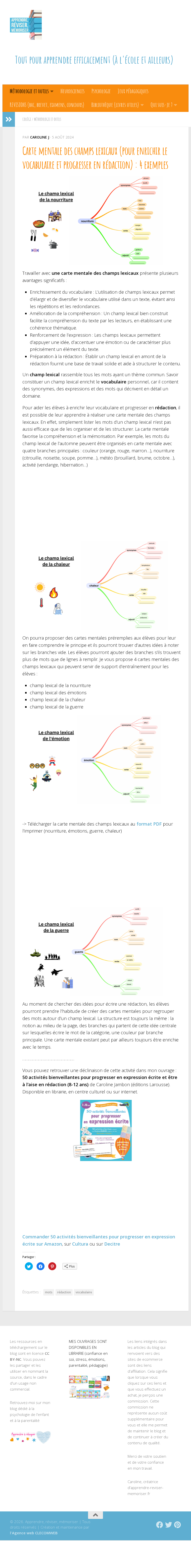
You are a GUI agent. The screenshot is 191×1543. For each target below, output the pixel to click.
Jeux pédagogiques (133, 91)
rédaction (64, 1292)
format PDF (148, 824)
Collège (26, 119)
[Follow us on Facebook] (159, 1524)
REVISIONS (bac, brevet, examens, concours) (47, 104)
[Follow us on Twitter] (168, 1524)
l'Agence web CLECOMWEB (34, 1532)
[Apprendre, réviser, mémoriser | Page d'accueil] (26, 25)
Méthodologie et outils (29, 91)
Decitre (112, 1244)
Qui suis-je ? (161, 104)
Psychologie (101, 91)
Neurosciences (72, 91)
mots (48, 1292)
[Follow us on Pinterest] (177, 1524)
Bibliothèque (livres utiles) (115, 104)
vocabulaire (84, 1292)
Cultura (80, 1244)
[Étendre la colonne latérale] (8, 119)
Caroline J (39, 137)
